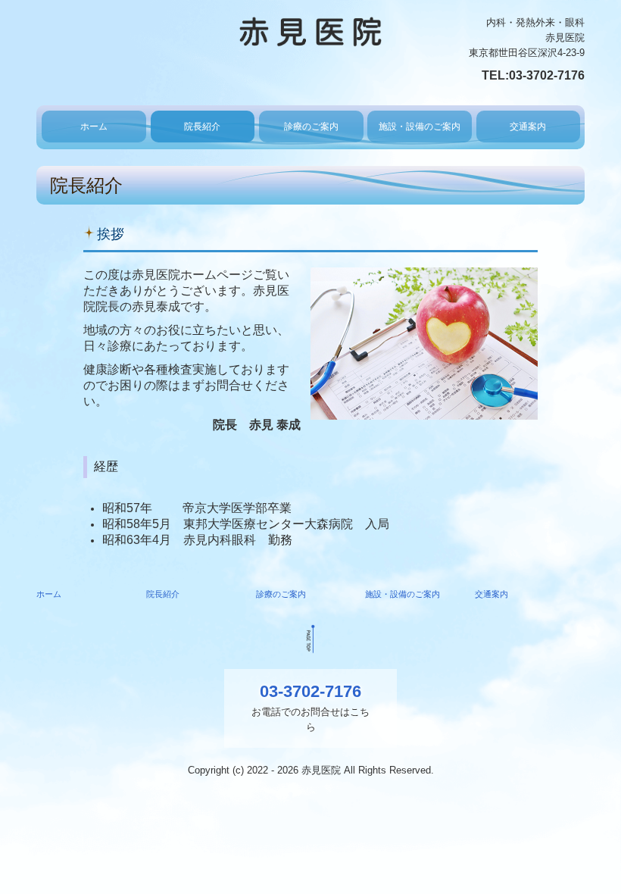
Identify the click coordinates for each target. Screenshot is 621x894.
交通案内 (528, 126)
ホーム (94, 126)
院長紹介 (202, 126)
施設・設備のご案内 (419, 126)
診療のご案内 (311, 126)
